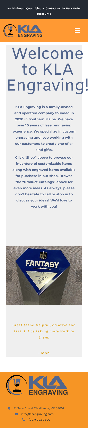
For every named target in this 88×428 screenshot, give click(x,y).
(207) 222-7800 (39, 419)
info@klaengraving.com (37, 414)
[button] (9, 276)
